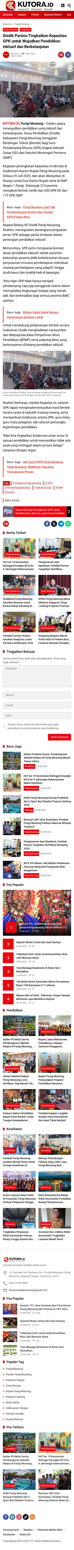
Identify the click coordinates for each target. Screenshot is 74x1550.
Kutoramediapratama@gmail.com (28, 1290)
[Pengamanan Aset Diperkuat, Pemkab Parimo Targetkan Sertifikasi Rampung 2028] (54, 548)
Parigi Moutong (10, 30)
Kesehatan (10, 1150)
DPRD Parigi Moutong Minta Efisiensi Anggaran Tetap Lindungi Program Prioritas (54, 602)
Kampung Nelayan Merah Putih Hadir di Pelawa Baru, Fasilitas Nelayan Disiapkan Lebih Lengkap (54, 639)
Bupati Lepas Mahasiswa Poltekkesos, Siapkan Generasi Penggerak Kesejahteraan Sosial (52, 1043)
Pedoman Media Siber (50, 1529)
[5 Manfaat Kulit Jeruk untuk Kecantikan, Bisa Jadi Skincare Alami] (10, 1336)
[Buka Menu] (63, 5)
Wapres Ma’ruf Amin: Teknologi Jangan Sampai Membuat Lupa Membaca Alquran (43, 997)
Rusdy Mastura (14, 1419)
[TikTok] (26, 1517)
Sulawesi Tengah (15, 1380)
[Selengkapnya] (37, 1259)
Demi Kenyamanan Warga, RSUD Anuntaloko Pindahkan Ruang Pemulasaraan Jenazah (54, 1199)
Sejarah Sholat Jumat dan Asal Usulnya (38, 942)
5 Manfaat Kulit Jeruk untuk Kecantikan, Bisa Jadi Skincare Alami (41, 956)
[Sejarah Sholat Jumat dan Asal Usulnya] (10, 1322)
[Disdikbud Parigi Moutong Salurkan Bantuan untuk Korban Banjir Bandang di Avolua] (19, 585)
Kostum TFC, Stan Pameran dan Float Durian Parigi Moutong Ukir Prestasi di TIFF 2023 (45, 1307)
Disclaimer (9, 1534)
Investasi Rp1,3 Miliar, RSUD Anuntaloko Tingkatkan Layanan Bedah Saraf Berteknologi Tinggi (54, 1235)
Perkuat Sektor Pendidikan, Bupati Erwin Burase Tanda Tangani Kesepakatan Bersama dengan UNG (18, 1117)
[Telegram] (61, 524)
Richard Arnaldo (15, 1413)
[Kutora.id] (29, 5)
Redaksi (28, 1529)
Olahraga (29, 810)
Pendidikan (26, 30)
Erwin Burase (13, 1385)
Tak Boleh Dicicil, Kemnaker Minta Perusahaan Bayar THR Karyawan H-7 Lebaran (42, 983)
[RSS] (32, 1517)
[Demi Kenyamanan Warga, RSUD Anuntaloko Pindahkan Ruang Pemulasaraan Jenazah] (54, 1181)
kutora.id (15, 54)
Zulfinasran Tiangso (17, 1408)
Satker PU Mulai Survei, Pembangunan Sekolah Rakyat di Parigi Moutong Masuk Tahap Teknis (47, 758)
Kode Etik (25, 1534)
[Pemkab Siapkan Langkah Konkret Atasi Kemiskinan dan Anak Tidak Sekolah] (54, 1099)
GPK (50, 483)
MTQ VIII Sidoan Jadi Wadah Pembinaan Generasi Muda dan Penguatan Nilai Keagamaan (47, 867)
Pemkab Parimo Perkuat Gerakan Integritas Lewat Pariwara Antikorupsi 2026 (18, 639)
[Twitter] (54, 524)
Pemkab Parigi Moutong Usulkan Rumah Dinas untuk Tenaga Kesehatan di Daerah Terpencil (19, 1162)
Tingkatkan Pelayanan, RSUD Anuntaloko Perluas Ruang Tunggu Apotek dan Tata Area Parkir (18, 1235)
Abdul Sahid (12, 1402)
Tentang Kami (11, 1529)
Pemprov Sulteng (15, 1396)
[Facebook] (47, 524)
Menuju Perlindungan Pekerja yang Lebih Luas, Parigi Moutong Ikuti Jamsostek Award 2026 (52, 1162)
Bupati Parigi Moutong (18, 1391)
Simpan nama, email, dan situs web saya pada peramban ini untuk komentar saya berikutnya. (33, 726)
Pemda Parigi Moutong (18, 487)
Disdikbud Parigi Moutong (28, 483)
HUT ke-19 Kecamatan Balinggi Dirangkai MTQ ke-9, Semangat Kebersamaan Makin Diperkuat (18, 566)
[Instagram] (19, 1517)
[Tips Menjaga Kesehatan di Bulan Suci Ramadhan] (10, 1350)
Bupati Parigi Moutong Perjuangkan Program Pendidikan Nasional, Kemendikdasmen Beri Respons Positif (51, 1080)
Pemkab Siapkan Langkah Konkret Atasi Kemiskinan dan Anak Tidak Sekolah (53, 1117)
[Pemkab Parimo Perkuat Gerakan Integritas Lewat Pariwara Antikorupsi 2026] (19, 622)
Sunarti (10, 492)
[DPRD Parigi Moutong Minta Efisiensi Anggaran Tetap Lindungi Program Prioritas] (54, 585)
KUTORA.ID (11, 123)
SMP (60, 487)
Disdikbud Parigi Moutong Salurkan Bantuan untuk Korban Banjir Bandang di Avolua (17, 602)
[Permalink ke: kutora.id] (7, 54)
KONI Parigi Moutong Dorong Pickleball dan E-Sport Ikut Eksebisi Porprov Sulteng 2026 (47, 801)
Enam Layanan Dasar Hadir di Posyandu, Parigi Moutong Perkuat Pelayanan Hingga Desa (19, 1199)
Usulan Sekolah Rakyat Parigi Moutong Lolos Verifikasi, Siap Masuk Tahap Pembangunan (19, 1080)
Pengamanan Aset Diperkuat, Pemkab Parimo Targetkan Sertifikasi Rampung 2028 (53, 566)
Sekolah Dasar (43, 487)
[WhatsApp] (68, 524)
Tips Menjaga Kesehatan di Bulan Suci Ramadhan (38, 969)
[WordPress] (12, 1517)
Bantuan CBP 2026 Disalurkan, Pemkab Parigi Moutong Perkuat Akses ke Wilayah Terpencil (47, 823)
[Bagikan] (68, 55)
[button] (69, 5)
